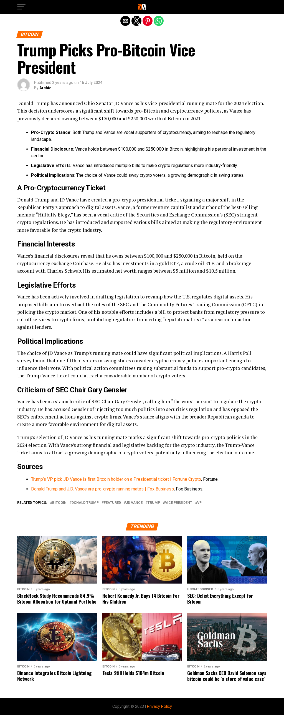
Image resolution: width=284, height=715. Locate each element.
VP (199, 503)
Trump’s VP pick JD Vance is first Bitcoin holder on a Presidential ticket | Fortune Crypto (116, 479)
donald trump (85, 503)
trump (154, 503)
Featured (112, 503)
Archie (45, 88)
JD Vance (134, 503)
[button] (21, 7)
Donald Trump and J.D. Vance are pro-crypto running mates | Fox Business (102, 489)
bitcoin (59, 503)
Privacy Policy (159, 706)
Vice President (178, 503)
